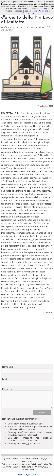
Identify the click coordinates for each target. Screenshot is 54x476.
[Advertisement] (27, 340)
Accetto (31, 13)
